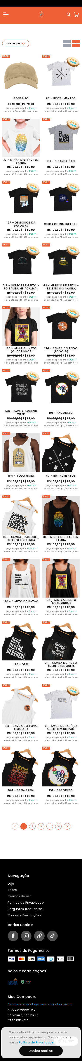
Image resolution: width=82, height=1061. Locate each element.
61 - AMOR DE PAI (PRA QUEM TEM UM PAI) (60, 727)
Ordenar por (13, 43)
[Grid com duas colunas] (76, 43)
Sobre (12, 890)
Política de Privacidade (26, 902)
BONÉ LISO (21, 98)
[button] (6, 14)
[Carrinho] (76, 14)
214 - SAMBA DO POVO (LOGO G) (61, 350)
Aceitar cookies (41, 1051)
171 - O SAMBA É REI (61, 161)
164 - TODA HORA (21, 475)
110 (58, 826)
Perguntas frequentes (25, 909)
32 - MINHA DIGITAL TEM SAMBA (21, 161)
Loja (11, 883)
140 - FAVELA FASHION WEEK (21, 413)
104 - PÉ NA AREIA (21, 790)
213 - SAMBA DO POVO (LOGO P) (21, 727)
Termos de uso (19, 896)
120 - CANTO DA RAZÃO (20, 601)
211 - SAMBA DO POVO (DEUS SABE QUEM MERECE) (61, 664)
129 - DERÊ (21, 664)
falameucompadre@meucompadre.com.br (40, 1004)
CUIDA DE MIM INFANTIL (61, 224)
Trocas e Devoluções (24, 915)
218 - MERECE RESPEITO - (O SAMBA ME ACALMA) (21, 287)
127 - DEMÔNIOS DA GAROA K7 (21, 224)
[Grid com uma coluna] (67, 43)
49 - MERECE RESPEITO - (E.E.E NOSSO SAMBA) (61, 287)
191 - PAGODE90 (61, 413)
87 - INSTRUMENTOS (61, 98)
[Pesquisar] (69, 14)
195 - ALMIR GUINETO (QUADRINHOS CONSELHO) (21, 350)
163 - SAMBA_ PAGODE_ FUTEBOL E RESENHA (21, 539)
